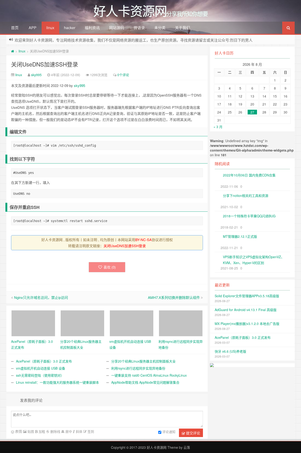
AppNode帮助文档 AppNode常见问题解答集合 (145, 382)
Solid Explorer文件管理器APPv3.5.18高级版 (247, 295)
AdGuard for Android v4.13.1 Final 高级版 (246, 309)
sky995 (36, 74)
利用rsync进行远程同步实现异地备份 (138, 368)
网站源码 (116, 27)
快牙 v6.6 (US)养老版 (230, 351)
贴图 (30, 431)
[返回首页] (12, 51)
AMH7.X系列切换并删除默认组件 (174, 297)
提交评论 (192, 432)
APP (32, 27)
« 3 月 (218, 126)
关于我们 (182, 27)
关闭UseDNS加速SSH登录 (44, 64)
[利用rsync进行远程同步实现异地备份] (180, 322)
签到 (90, 431)
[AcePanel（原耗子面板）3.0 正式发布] (33, 322)
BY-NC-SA (143, 239)
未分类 (160, 27)
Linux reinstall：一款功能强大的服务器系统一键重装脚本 (57, 382)
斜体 (78, 431)
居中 (68, 431)
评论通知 (168, 431)
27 (252, 112)
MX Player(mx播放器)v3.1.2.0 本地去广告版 (247, 323)
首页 (15, 27)
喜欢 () (109, 267)
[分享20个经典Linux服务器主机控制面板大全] (82, 322)
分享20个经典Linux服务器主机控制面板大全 (143, 361)
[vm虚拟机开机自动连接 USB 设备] (131, 322)
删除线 (54, 431)
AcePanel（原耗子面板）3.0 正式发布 (44, 361)
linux (50, 27)
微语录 (139, 27)
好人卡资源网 (156, 447)
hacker (69, 27)
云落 (186, 447)
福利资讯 (92, 27)
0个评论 (123, 74)
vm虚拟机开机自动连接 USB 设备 (40, 368)
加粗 (41, 431)
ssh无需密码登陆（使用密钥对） (40, 375)
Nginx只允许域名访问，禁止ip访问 (41, 297)
